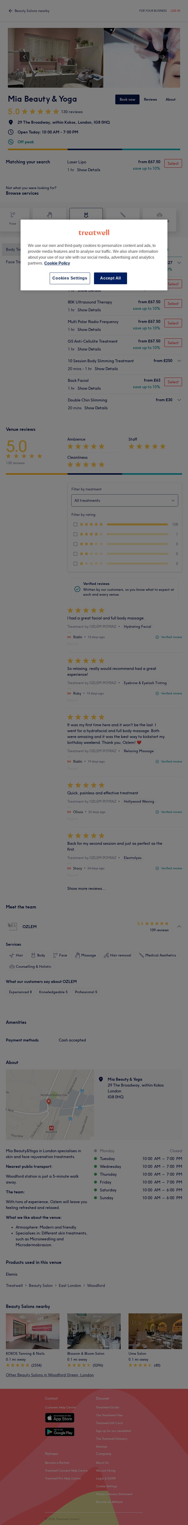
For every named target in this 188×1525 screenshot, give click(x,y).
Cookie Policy (57, 263)
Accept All (110, 278)
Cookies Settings (69, 278)
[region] (94, 254)
